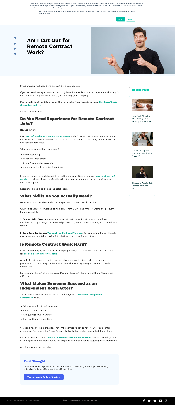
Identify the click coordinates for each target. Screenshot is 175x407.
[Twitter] (149, 400)
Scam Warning (75, 400)
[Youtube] (155, 400)
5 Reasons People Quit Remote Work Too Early (142, 185)
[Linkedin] (160, 400)
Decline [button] (130, 19)
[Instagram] (166, 400)
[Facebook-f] (143, 400)
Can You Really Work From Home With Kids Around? (142, 153)
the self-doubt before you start (40, 253)
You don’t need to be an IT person (64, 233)
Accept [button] (120, 19)
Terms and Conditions (89, 400)
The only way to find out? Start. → (43, 377)
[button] (15, 38)
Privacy (64, 400)
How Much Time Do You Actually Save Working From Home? (142, 118)
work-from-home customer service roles (48, 136)
